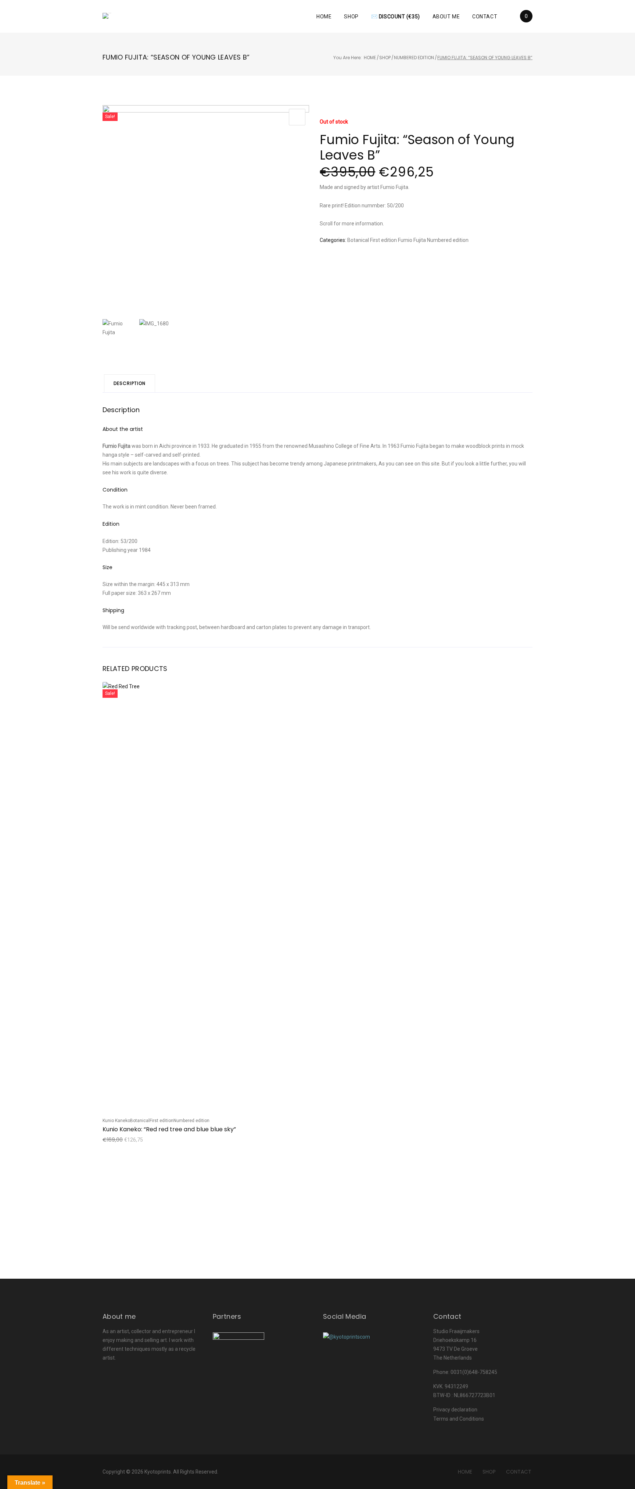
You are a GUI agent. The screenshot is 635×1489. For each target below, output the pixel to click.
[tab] (129, 383)
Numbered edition (414, 57)
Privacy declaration (455, 1410)
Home (323, 16)
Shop (351, 16)
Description (130, 383)
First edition (383, 240)
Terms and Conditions (458, 1419)
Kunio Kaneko (116, 1120)
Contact (484, 16)
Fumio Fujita (412, 240)
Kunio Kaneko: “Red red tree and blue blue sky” (169, 1129)
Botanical (358, 240)
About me (446, 16)
